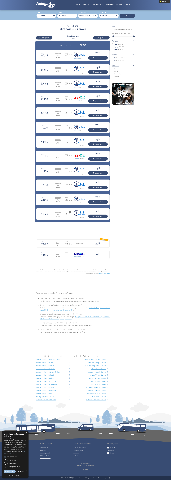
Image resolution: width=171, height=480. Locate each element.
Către (60, 12)
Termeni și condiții (45, 455)
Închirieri (110, 4)
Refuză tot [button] (21, 471)
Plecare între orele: (121, 33)
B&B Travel (117, 69)
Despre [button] (119, 4)
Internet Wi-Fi (120, 60)
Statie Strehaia (94, 308)
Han (72, 310)
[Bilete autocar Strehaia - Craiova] (83, 45)
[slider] (113, 36)
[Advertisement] (72, 231)
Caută (128, 16)
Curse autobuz (44, 448)
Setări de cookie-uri (45, 458)
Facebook (112, 448)
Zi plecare (82, 12)
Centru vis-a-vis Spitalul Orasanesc (58, 310)
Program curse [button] (82, 4)
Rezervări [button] (97, 4)
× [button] (26, 432)
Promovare (76, 453)
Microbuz (121, 47)
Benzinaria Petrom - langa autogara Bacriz (57, 319)
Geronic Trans (118, 74)
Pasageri (103, 12)
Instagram (111, 450)
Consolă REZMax (78, 450)
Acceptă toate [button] (9, 471)
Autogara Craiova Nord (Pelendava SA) (88, 317)
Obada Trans (118, 76)
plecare (42, 53)
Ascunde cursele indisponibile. (123, 29)
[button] (15, 475)
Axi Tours (116, 71)
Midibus (120, 49)
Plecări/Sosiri (43, 450)
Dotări (114, 55)
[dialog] (15, 454)
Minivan (120, 44)
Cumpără (98, 58)
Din (39, 12)
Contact (130, 4)
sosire (66, 53)
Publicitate (76, 455)
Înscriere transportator (79, 448)
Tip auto (115, 41)
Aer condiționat (120, 58)
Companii (115, 66)
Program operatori (45, 453)
